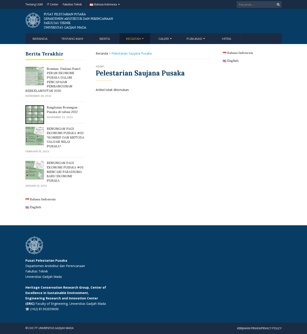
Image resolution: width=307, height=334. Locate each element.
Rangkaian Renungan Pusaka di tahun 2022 (62, 109)
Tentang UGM (34, 4)
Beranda (40, 38)
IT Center (52, 4)
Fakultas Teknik (72, 4)
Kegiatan (133, 38)
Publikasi (195, 38)
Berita (105, 38)
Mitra (226, 38)
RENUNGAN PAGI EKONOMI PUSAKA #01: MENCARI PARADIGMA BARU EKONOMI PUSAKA (65, 171)
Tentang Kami (72, 38)
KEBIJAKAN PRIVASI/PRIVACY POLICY (259, 328)
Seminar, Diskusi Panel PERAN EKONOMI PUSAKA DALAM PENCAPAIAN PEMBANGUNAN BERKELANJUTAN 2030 (52, 80)
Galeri (163, 38)
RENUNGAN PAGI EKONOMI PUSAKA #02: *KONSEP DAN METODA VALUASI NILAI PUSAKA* (65, 137)
